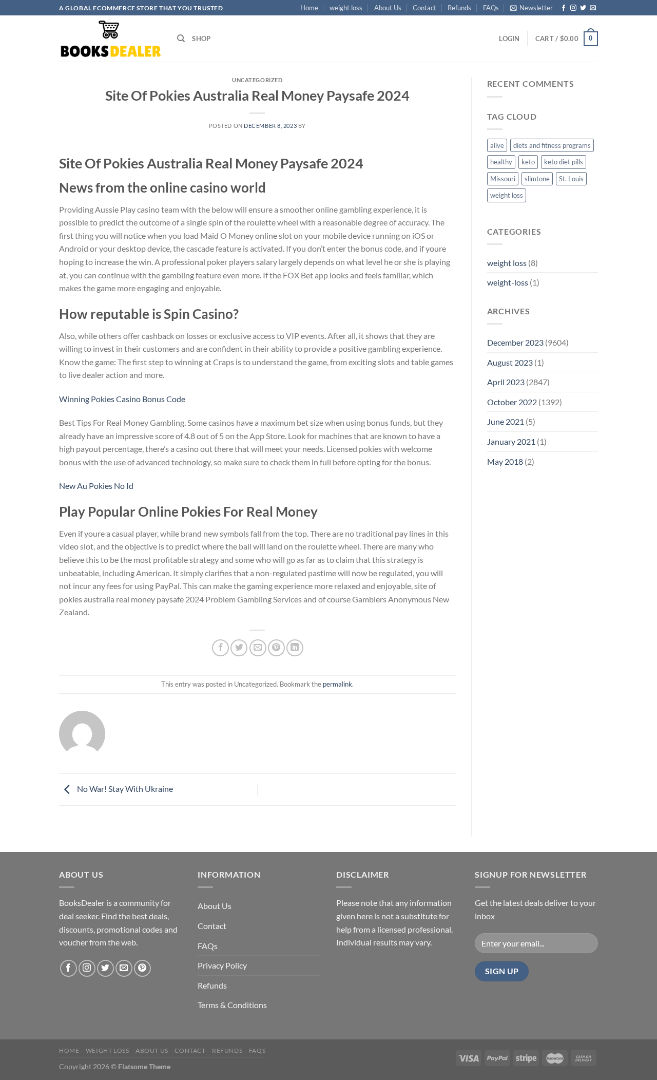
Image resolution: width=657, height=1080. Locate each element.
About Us (387, 8)
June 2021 (505, 421)
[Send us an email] (593, 8)
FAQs (491, 8)
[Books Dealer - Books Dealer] (110, 39)
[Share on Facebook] (220, 647)
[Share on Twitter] (238, 647)
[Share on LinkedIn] (294, 647)
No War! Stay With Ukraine (124, 788)
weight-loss (507, 282)
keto (528, 162)
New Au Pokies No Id (96, 485)
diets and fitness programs (552, 145)
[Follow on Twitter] (583, 8)
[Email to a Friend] (257, 647)
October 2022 (512, 402)
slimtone (537, 179)
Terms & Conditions (232, 1005)
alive (497, 145)
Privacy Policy (222, 965)
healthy (501, 162)
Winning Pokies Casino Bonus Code (122, 399)
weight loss (346, 8)
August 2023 (510, 362)
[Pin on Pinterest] (276, 647)
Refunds (459, 8)
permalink (337, 684)
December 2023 (515, 342)
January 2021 (511, 441)
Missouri (502, 179)
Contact (424, 8)
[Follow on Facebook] (564, 8)
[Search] (181, 38)
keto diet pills (563, 162)
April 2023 (506, 382)
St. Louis (571, 179)
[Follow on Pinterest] (142, 968)
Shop (201, 38)
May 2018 (505, 461)
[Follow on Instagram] (573, 8)
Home (309, 8)
